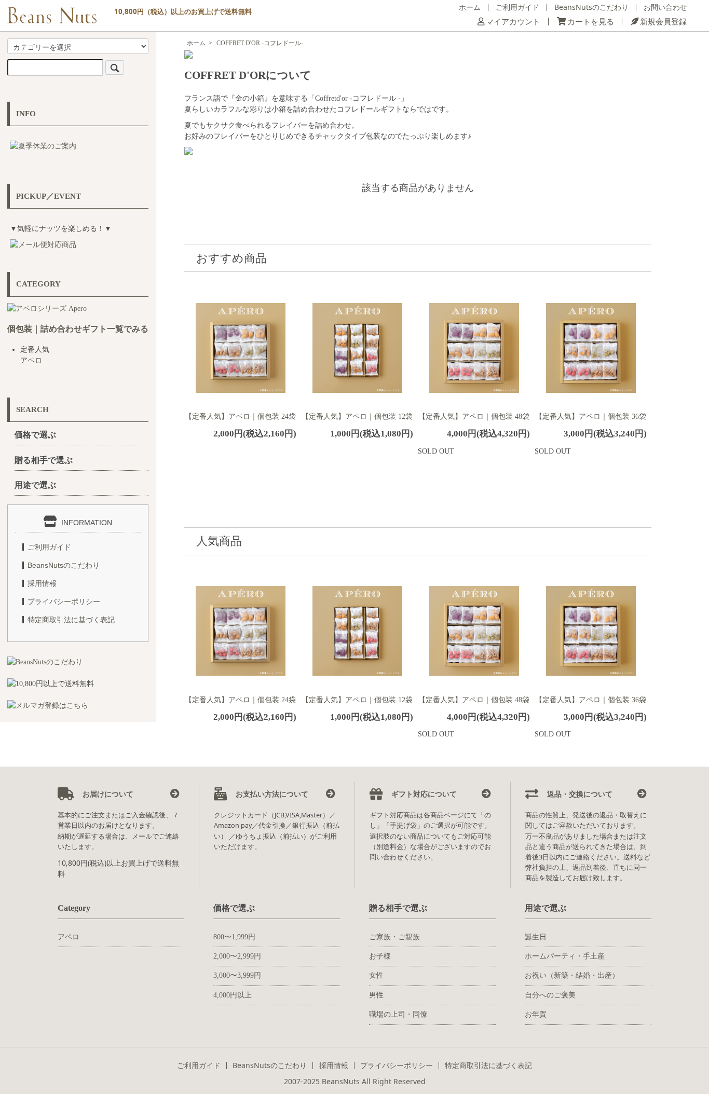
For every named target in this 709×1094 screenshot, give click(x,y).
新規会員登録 (663, 21)
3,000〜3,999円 (237, 975)
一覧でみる (127, 329)
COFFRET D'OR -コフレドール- (259, 43)
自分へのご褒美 (550, 995)
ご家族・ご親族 (394, 937)
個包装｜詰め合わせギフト (57, 329)
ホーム (470, 7)
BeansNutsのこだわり (591, 7)
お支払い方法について (271, 794)
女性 (376, 975)
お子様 (380, 956)
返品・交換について (578, 794)
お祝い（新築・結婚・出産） (572, 975)
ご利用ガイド (517, 7)
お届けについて (106, 794)
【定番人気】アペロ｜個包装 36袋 (590, 416)
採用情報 (42, 583)
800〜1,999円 (234, 937)
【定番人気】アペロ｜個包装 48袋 (473, 416)
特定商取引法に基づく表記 (71, 620)
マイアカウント (513, 21)
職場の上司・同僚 (398, 1014)
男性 (376, 995)
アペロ (31, 360)
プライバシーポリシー (64, 601)
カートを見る (590, 21)
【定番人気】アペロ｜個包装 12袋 (357, 416)
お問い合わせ (665, 7)
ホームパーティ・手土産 (565, 956)
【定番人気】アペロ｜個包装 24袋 (240, 416)
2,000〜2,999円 (237, 956)
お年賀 (536, 1014)
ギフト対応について (423, 794)
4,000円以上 (232, 995)
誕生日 (536, 937)
